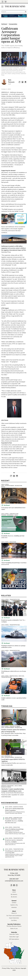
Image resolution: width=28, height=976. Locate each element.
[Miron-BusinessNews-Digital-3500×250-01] (14, 589)
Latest (14, 892)
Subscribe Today (14, 934)
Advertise (14, 907)
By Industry (14, 894)
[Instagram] (17, 885)
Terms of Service (15, 968)
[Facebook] (11, 885)
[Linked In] (14, 885)
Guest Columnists (14, 918)
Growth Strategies (7, 785)
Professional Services (17, 675)
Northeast (4, 24)
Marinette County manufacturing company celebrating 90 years (12, 790)
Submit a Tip (14, 905)
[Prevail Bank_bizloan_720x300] (14, 223)
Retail (3, 486)
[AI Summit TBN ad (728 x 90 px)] (14, 16)
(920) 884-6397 (14, 879)
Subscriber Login (14, 936)
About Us (14, 913)
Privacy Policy (6, 968)
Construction (14, 513)
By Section (14, 897)
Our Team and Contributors (14, 915)
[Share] (19, 82)
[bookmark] (25, 82)
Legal (16, 515)
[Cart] (5, 1)
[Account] (2, 1)
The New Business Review (14, 926)
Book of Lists (14, 928)
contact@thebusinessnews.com (14, 881)
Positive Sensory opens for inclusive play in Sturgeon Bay (13, 731)
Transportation (13, 24)
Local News (5, 484)
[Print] (22, 82)
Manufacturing (6, 787)
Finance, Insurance (7, 515)
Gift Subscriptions (14, 939)
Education (13, 541)
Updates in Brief (15, 726)
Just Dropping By (6, 756)
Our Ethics (14, 920)
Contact (14, 902)
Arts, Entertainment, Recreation (11, 485)
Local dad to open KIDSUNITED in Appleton (13, 760)
